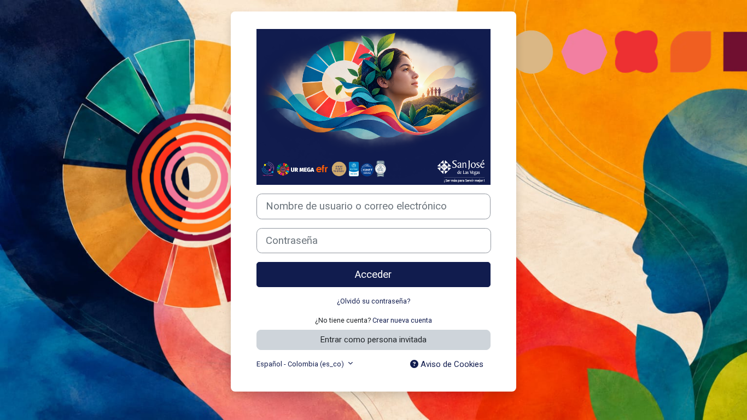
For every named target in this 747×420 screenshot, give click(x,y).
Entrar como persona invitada (373, 340)
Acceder (373, 275)
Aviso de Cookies (450, 364)
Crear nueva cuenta (402, 320)
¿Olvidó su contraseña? (373, 301)
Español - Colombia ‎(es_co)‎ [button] (301, 364)
